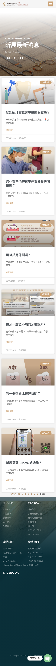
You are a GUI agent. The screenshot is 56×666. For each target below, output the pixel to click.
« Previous (15, 493)
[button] (50, 4)
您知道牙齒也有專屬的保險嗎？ (28, 112)
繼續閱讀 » (10, 130)
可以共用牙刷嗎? (18, 255)
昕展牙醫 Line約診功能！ (24, 463)
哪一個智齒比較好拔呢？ (23, 393)
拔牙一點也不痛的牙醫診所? (25, 324)
